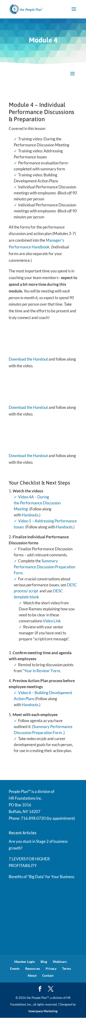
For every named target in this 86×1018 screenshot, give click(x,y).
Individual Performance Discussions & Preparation (41, 112)
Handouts (30, 514)
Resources (32, 968)
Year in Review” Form (42, 670)
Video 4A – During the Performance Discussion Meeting (37, 502)
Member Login (24, 962)
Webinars (60, 962)
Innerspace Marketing (43, 1011)
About (32, 975)
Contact (47, 975)
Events (14, 968)
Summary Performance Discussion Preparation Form (44, 566)
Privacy (51, 968)
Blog (44, 962)
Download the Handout (28, 359)
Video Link (52, 620)
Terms (66, 968)
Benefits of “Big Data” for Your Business (41, 876)
